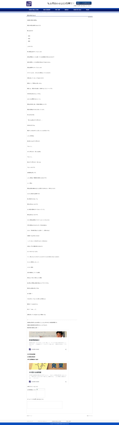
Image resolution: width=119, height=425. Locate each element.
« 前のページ (29, 415)
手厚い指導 (68, 421)
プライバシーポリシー (42, 421)
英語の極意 (44, 12)
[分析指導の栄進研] (28, 5)
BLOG (39, 12)
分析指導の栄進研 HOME (32, 12)
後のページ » (90, 415)
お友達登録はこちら (31, 389)
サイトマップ (30, 421)
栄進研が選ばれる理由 (56, 421)
